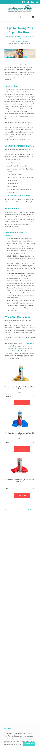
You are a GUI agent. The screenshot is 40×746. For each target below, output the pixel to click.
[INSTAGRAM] (37, 2)
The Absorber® (19, 351)
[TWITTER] (28, 2)
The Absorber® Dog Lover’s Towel (18, 195)
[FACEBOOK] (24, 2)
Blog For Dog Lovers (22, 41)
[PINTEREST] (33, 2)
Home (12, 41)
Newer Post (32, 509)
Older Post (8, 509)
